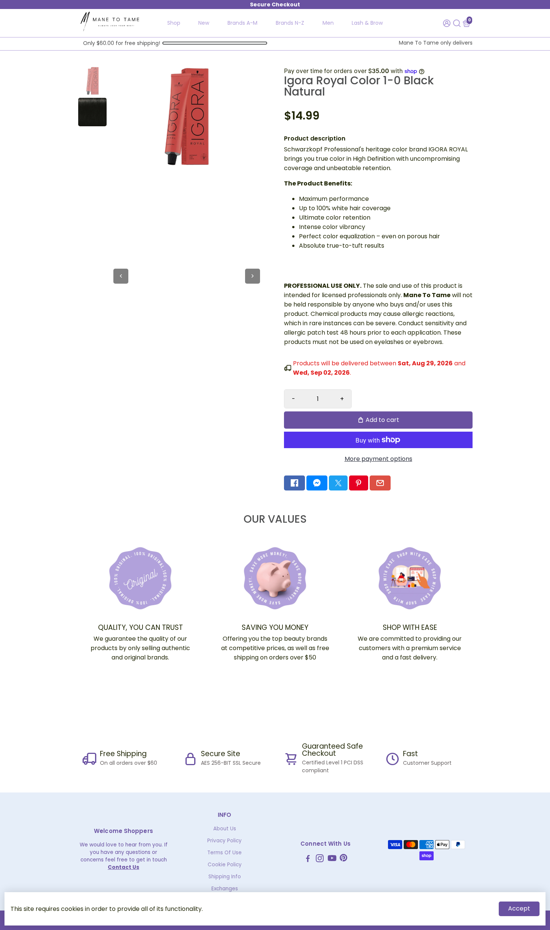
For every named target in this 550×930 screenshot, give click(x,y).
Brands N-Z (290, 23)
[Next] (252, 276)
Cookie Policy (225, 864)
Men (328, 23)
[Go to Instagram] (319, 859)
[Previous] (120, 276)
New (203, 23)
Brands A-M (242, 23)
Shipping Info (224, 876)
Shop (173, 23)
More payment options (378, 459)
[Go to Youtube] (332, 859)
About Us (224, 828)
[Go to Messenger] (316, 482)
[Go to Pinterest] (358, 482)
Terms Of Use (224, 852)
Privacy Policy (224, 840)
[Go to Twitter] (338, 482)
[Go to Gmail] (380, 482)
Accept (519, 908)
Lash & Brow (367, 23)
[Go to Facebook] (294, 482)
